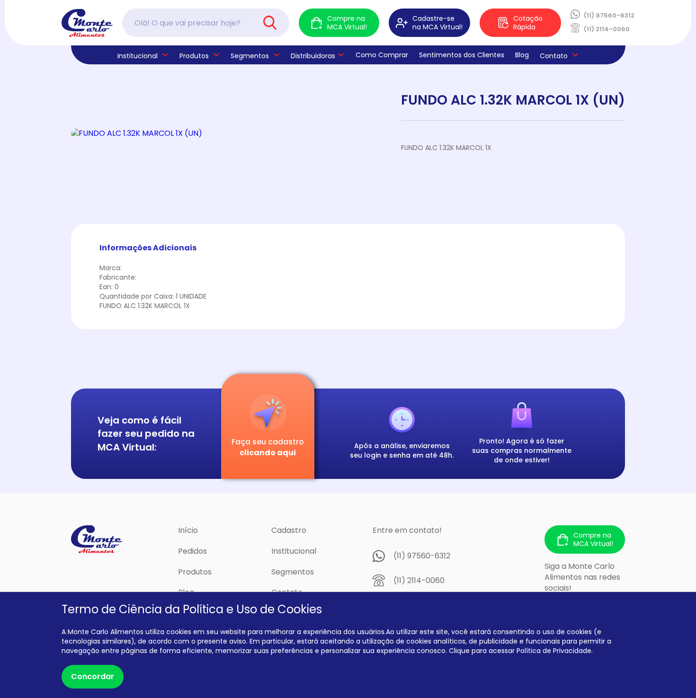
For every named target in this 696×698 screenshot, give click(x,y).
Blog (522, 55)
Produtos (194, 56)
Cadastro (288, 530)
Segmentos (250, 56)
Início (188, 530)
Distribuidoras (313, 56)
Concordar (92, 676)
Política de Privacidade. (555, 650)
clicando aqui (268, 452)
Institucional (293, 551)
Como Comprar (382, 55)
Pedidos (192, 551)
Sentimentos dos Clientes (461, 55)
